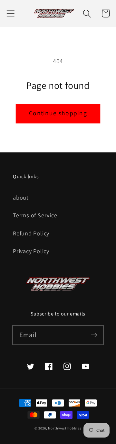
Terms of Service (35, 215)
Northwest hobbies (64, 428)
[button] (10, 13)
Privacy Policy (31, 251)
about (21, 197)
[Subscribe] (94, 334)
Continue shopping (58, 113)
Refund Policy (31, 233)
